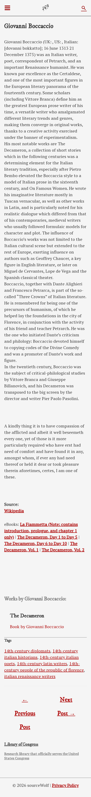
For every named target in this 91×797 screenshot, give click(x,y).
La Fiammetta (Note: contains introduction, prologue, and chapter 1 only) (41, 530)
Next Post (66, 701)
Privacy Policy (65, 785)
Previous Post (24, 701)
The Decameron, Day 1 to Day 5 (47, 537)
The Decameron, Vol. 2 (63, 550)
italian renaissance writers (29, 676)
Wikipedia (14, 510)
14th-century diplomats (27, 651)
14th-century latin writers (42, 663)
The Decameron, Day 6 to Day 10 (35, 543)
